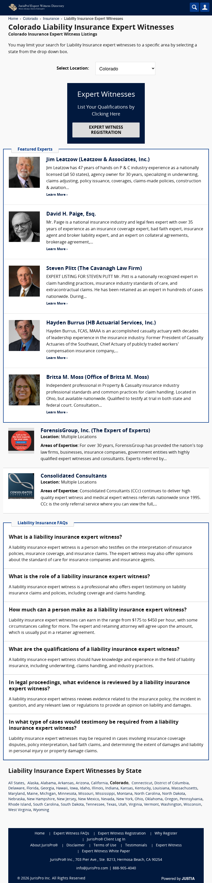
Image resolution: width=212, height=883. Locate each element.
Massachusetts (184, 788)
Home (13, 18)
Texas (111, 805)
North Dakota (173, 794)
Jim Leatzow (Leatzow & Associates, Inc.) (98, 159)
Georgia (47, 788)
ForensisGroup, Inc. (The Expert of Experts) (95, 431)
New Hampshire (41, 799)
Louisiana (161, 788)
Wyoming (41, 810)
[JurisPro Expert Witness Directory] (84, 7)
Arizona (82, 783)
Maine (32, 794)
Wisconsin (192, 805)
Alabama (48, 783)
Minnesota (67, 794)
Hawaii (62, 788)
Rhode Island (19, 805)
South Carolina (46, 805)
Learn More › (56, 195)
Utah (122, 805)
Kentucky (143, 788)
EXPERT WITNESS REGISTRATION (106, 130)
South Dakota (72, 805)
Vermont (151, 805)
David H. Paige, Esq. (71, 214)
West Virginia (19, 810)
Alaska (33, 783)
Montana (124, 794)
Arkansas (66, 783)
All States (16, 783)
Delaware (16, 788)
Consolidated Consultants (74, 476)
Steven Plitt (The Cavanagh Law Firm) (94, 268)
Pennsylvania (191, 799)
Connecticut (142, 783)
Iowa (74, 788)
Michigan (48, 794)
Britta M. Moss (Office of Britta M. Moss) (97, 377)
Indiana (111, 788)
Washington (171, 805)
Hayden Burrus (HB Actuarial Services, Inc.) (101, 323)
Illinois (97, 788)
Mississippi (105, 794)
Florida (33, 788)
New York (124, 799)
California (99, 783)
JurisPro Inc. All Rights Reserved (57, 878)
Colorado (30, 18)
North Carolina (147, 794)
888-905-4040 (124, 868)
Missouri (85, 794)
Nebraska (16, 799)
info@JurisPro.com (92, 868)
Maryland (16, 794)
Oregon (171, 799)
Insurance (51, 18)
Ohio (139, 799)
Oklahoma (154, 799)
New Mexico (88, 799)
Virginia (135, 805)
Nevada (107, 799)
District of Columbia (171, 783)
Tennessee (95, 805)
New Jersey (66, 799)
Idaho (85, 788)
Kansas (126, 788)
